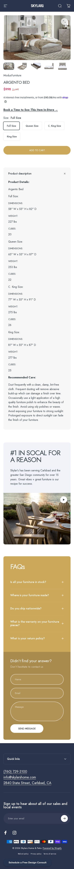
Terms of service (50, 853)
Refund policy (23, 853)
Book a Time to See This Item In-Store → (30, 110)
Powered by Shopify (52, 848)
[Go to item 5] (62, 66)
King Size (12, 136)
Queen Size (32, 126)
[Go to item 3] (35, 66)
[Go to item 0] (8, 66)
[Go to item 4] (49, 66)
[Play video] (37, 518)
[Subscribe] (64, 818)
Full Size (11, 126)
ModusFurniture (12, 75)
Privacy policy (36, 853)
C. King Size (54, 126)
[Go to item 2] (22, 66)
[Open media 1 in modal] (64, 21)
